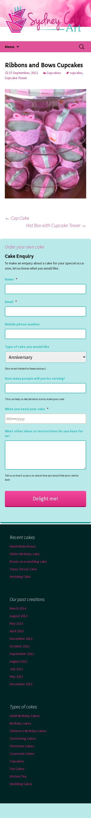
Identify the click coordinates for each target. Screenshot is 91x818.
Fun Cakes (17, 768)
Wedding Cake (20, 576)
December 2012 (21, 638)
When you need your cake (26, 409)
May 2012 (16, 676)
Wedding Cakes (21, 784)
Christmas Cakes (22, 746)
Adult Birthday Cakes (25, 716)
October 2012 (20, 646)
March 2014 (18, 608)
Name (11, 279)
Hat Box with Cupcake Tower (56, 225)
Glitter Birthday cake (25, 554)
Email (11, 302)
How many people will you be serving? (35, 378)
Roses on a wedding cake (28, 561)
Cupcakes (54, 73)
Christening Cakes (23, 738)
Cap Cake (17, 218)
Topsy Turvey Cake (23, 569)
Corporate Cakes (22, 753)
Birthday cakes (20, 723)
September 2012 (22, 654)
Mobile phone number (22, 324)
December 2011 (21, 684)
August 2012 (18, 661)
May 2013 (16, 623)
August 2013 (18, 616)
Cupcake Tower (16, 78)
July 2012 (16, 669)
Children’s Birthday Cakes (28, 731)
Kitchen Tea (18, 776)
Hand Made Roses (23, 546)
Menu (9, 46)
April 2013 (17, 631)
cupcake (76, 73)
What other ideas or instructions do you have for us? (44, 433)
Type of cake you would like (27, 346)
